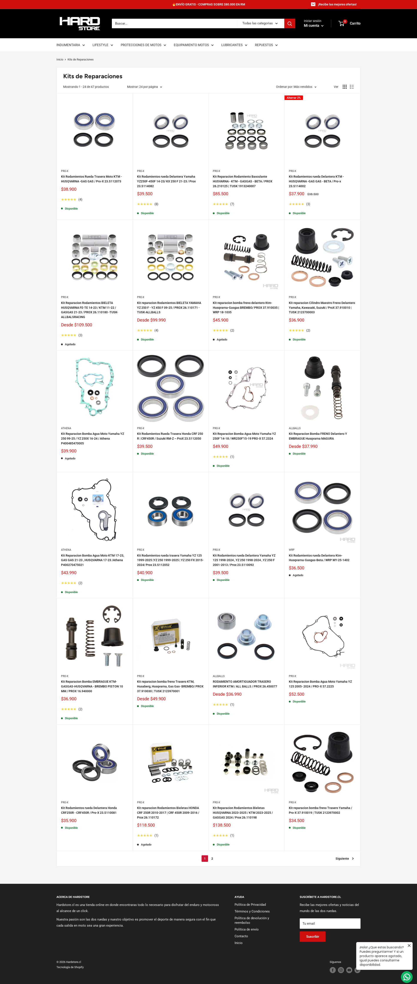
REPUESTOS (264, 45)
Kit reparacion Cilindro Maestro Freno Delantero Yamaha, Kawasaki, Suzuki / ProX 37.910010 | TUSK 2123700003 (322, 307)
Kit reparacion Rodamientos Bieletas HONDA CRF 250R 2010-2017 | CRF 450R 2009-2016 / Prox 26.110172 (168, 812)
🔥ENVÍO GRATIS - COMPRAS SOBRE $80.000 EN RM (208, 4)
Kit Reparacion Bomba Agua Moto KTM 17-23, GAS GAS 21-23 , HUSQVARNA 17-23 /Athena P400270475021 (92, 560)
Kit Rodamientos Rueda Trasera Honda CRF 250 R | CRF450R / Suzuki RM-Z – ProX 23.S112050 (170, 436)
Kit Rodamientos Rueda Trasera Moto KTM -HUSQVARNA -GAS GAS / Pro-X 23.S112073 (91, 179)
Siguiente (342, 858)
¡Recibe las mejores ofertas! (337, 4)
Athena (66, 428)
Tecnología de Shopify (70, 967)
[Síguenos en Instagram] (341, 970)
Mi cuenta (312, 26)
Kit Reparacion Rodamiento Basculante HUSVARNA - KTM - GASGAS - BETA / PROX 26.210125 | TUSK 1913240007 (242, 181)
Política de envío (247, 929)
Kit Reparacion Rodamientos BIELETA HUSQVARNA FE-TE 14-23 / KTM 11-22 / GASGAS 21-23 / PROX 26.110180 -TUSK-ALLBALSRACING (89, 310)
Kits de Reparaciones (81, 59)
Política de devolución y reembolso (252, 920)
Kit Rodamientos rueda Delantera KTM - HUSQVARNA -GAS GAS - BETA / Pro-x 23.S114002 (316, 181)
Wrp (292, 549)
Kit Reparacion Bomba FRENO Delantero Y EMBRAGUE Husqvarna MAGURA (318, 436)
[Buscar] (289, 23)
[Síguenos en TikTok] (357, 970)
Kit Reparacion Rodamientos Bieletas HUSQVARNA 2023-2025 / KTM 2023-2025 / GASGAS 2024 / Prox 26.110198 (243, 812)
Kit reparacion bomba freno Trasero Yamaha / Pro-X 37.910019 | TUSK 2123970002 (320, 810)
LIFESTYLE (100, 45)
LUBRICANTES (232, 45)
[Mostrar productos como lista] (352, 87)
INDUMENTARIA (68, 45)
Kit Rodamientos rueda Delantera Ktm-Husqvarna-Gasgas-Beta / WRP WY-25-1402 (319, 558)
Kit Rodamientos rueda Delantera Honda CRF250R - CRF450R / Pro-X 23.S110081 (89, 810)
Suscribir (312, 937)
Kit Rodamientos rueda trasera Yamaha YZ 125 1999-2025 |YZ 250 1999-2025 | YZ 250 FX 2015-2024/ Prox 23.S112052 (170, 560)
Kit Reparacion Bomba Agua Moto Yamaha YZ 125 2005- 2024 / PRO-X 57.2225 (320, 684)
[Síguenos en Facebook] (333, 970)
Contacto (241, 936)
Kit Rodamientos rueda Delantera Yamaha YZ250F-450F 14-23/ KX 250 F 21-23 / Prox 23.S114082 (166, 181)
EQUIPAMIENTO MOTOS (191, 45)
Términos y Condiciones (252, 911)
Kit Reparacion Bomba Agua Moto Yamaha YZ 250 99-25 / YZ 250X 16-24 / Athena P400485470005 (92, 438)
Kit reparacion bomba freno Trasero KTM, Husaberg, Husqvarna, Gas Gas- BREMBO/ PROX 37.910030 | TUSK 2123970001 (170, 686)
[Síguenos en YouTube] (349, 970)
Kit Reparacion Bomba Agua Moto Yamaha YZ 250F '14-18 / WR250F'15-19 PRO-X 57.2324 (244, 436)
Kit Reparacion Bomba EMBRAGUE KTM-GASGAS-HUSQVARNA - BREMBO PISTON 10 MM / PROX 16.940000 (92, 686)
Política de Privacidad (250, 905)
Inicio (59, 59)
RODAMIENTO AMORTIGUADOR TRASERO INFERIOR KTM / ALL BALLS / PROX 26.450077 (245, 684)
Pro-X (64, 171)
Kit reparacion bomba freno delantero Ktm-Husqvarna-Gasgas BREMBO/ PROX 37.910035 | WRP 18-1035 (246, 307)
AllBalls (295, 428)
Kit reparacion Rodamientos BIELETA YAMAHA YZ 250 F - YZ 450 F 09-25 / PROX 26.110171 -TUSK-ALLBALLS (169, 307)
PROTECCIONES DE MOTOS (141, 45)
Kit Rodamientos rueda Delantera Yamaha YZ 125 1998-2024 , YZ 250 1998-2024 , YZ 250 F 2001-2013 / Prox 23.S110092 (244, 560)
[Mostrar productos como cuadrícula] (345, 87)
